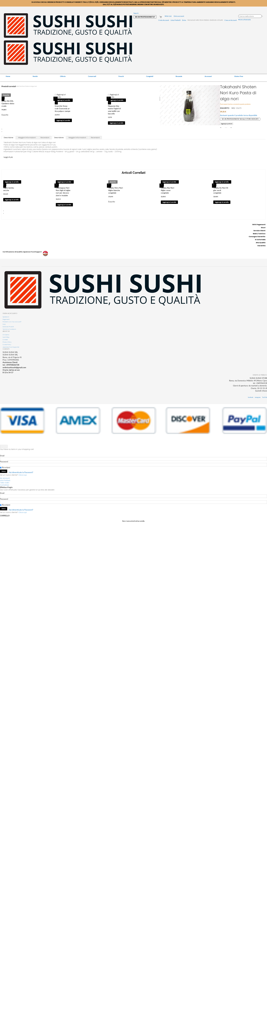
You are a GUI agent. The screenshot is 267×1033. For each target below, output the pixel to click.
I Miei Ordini (4, 482)
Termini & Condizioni (9, 329)
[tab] (8, 137)
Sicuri (263, 228)
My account (5, 478)
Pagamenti (6, 319)
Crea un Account (230, 20)
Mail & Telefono (259, 234)
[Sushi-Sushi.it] (68, 39)
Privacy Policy (7, 342)
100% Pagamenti (258, 225)
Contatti (5, 340)
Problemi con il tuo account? (12, 322)
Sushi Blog (6, 337)
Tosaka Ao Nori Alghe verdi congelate (221, 190)
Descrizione (8, 137)
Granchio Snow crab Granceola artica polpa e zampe (62, 108)
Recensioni (44, 137)
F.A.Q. (4, 324)
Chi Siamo (6, 335)
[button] (2, 99)
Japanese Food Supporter (11, 347)
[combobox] (250, 16)
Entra (184, 20)
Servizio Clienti (259, 231)
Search (136, 13)
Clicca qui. (22, 475)
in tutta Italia (260, 240)
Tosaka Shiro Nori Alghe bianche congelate (115, 190)
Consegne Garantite (257, 237)
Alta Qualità (260, 243)
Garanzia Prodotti (8, 327)
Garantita (261, 246)
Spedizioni (6, 317)
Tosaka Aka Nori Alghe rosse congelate (167, 190)
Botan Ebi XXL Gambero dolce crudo (8, 103)
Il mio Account (164, 20)
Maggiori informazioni (27, 137)
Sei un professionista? (145, 17)
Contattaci (4, 485)
